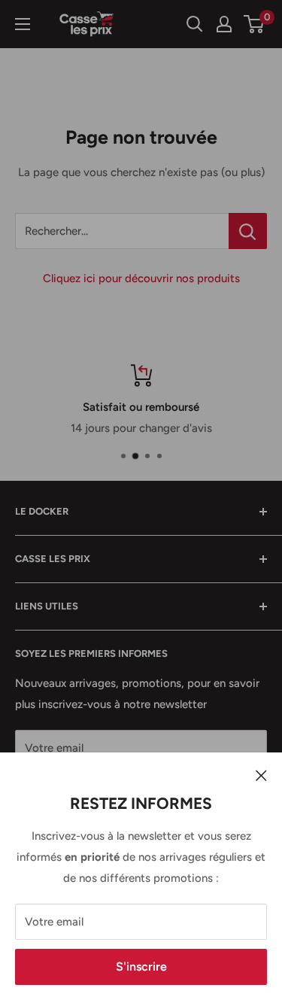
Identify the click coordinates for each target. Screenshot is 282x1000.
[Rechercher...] (248, 231)
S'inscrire (141, 966)
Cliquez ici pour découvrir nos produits (141, 278)
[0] (254, 24)
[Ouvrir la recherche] (194, 24)
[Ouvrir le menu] (22, 24)
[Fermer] (261, 775)
